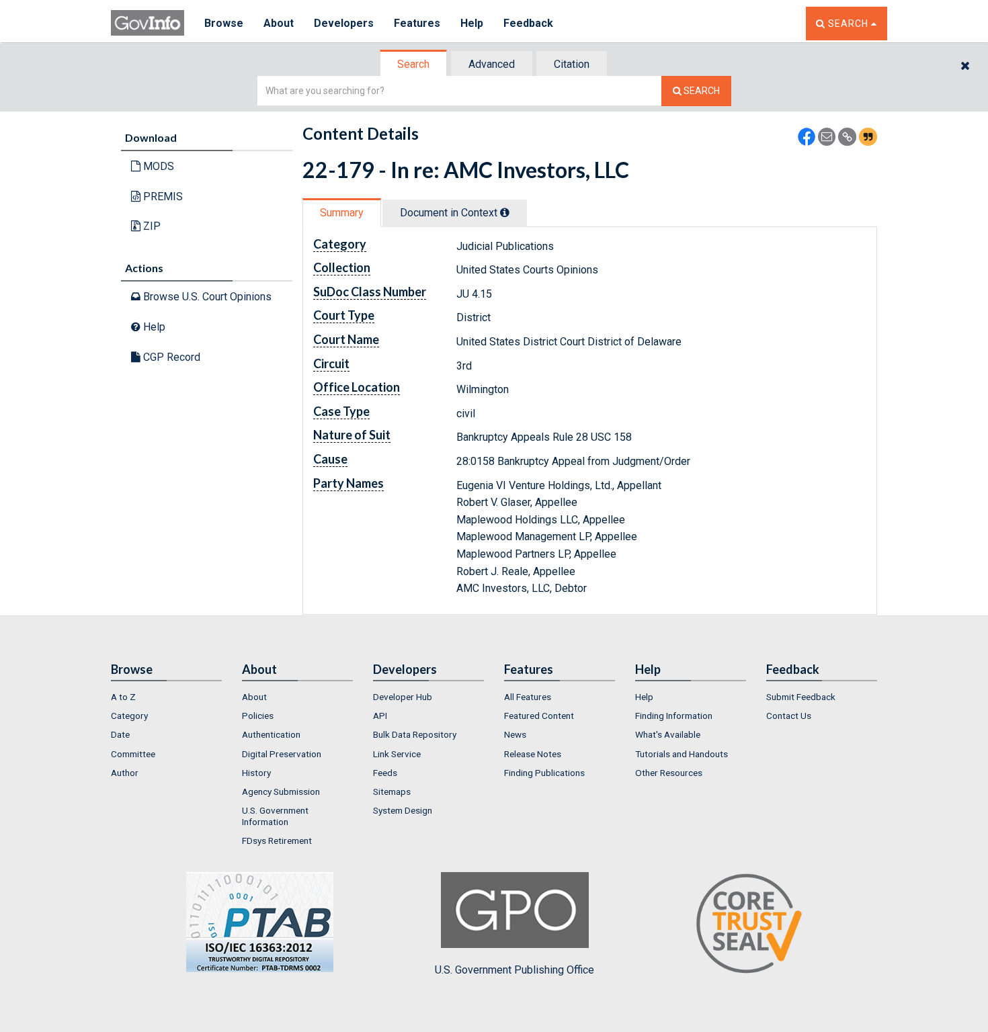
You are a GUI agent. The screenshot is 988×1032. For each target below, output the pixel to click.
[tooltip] (504, 212)
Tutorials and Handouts (681, 753)
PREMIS (161, 196)
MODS (157, 166)
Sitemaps (392, 791)
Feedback (528, 23)
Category (129, 715)
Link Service (397, 753)
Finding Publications (544, 772)
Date (120, 734)
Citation (571, 64)
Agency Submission (281, 791)
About (278, 23)
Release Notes (532, 753)
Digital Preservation (281, 753)
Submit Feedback (800, 696)
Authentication (271, 734)
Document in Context (450, 212)
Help (471, 23)
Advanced (491, 64)
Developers (344, 23)
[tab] (414, 64)
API (380, 715)
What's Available (667, 734)
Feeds (385, 772)
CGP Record (170, 357)
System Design (402, 810)
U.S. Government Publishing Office (514, 969)
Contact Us (788, 715)
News (515, 734)
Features (417, 23)
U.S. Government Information (275, 815)
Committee (133, 753)
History (256, 772)
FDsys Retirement (277, 840)
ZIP (150, 226)
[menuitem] (166, 696)
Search (413, 64)
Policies (258, 715)
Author (124, 772)
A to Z (123, 696)
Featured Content (539, 715)
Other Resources (668, 772)
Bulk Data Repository (414, 734)
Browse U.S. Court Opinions (206, 296)
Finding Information (673, 715)
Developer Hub (402, 696)
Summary (342, 212)
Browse (223, 23)
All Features (527, 696)
